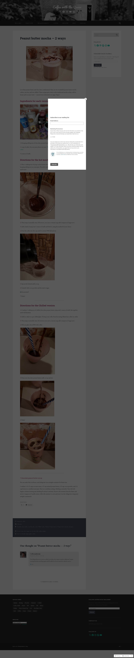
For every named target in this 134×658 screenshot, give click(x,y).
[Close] (85, 99)
